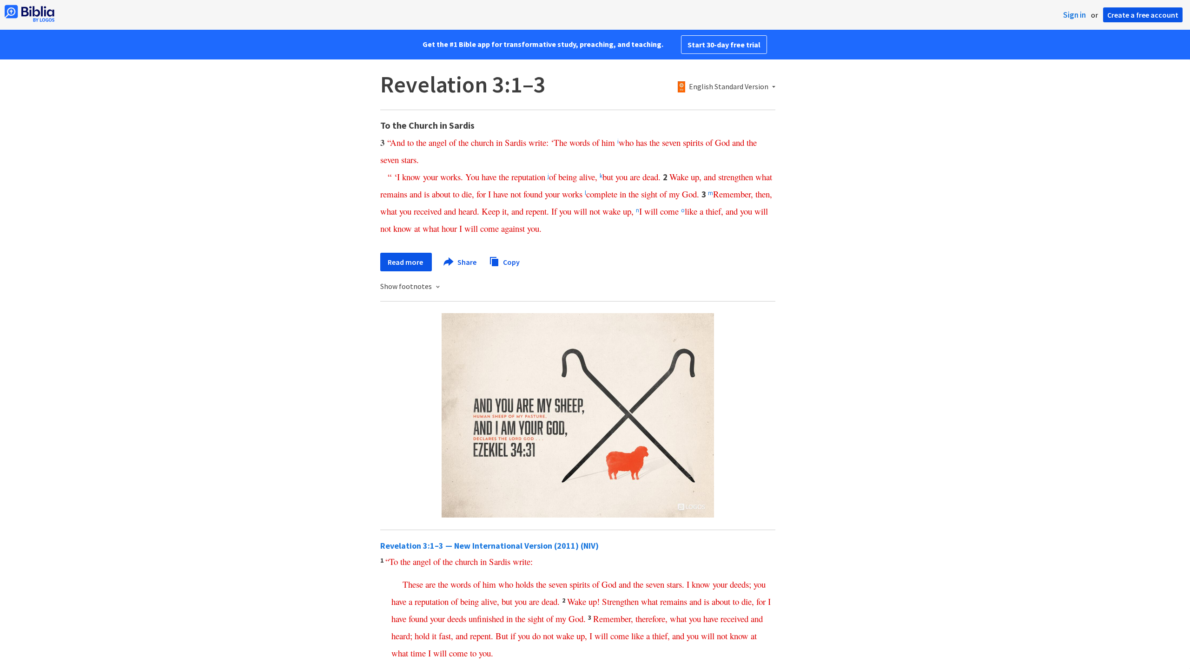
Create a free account (1142, 15)
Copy (511, 261)
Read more (406, 262)
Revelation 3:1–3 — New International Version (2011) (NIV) (489, 545)
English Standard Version (728, 87)
